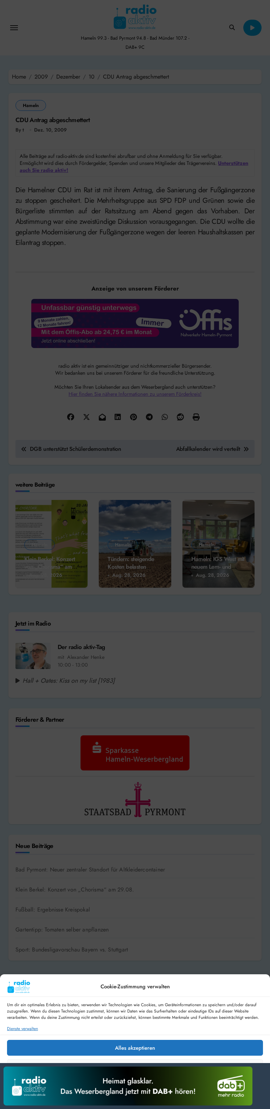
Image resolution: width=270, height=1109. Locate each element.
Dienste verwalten (22, 1029)
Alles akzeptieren (135, 1048)
